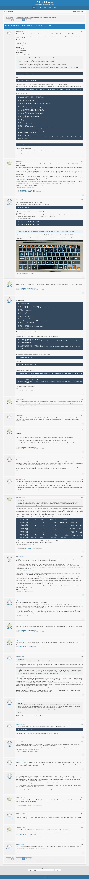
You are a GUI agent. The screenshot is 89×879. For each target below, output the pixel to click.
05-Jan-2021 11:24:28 (20, 624)
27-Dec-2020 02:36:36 (20, 457)
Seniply (27, 615)
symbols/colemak (23, 516)
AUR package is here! (23, 589)
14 (20, 19)
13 (17, 19)
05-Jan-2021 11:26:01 (20, 640)
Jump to (44, 868)
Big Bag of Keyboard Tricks (28, 191)
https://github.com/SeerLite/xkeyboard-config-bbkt (32, 570)
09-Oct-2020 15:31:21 (20, 298)
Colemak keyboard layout (48, 4)
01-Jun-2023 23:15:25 (20, 844)
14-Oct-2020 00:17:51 (20, 415)
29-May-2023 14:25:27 (20, 827)
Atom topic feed (44, 874)
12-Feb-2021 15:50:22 (20, 700)
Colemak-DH (21, 615)
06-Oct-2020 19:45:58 (20, 31)
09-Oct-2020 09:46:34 (20, 282)
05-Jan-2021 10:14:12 (20, 600)
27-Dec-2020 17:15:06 (20, 479)
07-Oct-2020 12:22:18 (20, 161)
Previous (8, 19)
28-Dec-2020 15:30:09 (20, 497)
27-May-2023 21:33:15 (20, 813)
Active (78, 11)
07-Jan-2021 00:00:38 (20, 656)
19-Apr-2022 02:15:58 (20, 773)
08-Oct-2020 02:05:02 (20, 199)
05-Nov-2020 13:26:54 (20, 429)
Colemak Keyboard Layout (44, 877)
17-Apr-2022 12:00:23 (20, 760)
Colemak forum (44, 2)
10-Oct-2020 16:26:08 (20, 399)
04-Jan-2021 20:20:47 (20, 556)
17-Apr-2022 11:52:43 (20, 741)
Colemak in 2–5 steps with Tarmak (27, 190)
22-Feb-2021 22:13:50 (20, 724)
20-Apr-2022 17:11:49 (20, 797)
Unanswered (81, 11)
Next (30, 19)
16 (26, 19)
